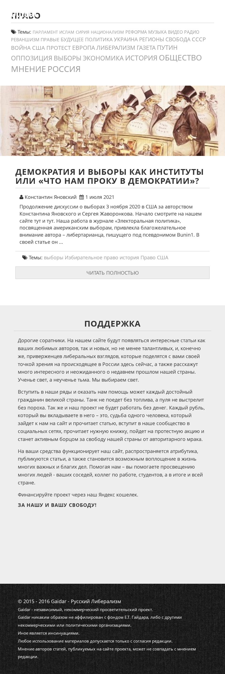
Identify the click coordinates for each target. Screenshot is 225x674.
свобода (177, 39)
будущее (72, 39)
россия (64, 68)
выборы (67, 58)
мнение (28, 68)
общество (180, 57)
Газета (104, 26)
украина (126, 39)
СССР (199, 39)
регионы (151, 39)
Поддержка (197, 26)
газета (146, 47)
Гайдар (128, 26)
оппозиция (31, 58)
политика (99, 39)
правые (50, 39)
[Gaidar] (39, 12)
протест (58, 47)
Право (148, 257)
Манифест (77, 26)
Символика (159, 26)
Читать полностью (112, 272)
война (21, 47)
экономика (103, 58)
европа (83, 47)
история (141, 57)
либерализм (115, 47)
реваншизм (25, 39)
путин (167, 47)
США (38, 47)
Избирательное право (91, 257)
